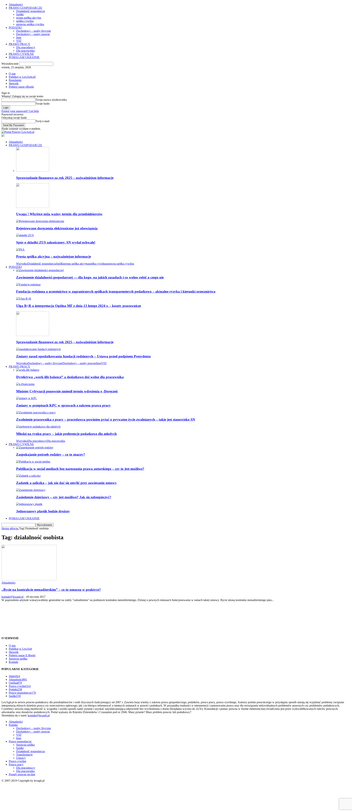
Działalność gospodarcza (30, 11)
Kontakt (13, 661)
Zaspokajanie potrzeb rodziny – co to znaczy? (50, 454)
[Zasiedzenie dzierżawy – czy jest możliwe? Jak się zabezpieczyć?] (30, 490)
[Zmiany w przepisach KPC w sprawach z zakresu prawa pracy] (26, 398)
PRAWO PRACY (19, 44)
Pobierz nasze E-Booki (22, 655)
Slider (14, 676)
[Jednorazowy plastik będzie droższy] (29, 504)
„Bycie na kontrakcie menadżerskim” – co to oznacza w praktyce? (51, 590)
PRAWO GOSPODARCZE (25, 7)
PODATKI (15, 27)
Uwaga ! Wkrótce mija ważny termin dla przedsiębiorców (59, 214)
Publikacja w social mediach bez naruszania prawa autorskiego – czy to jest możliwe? (80, 469)
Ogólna (15, 682)
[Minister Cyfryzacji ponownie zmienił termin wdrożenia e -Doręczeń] (25, 384)
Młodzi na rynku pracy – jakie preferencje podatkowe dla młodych (66, 434)
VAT (19, 40)
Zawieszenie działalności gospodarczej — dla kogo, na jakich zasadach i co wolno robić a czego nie (90, 277)
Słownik (14, 83)
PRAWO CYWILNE (21, 53)
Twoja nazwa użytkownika (51, 99)
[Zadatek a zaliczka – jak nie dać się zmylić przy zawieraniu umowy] (28, 475)
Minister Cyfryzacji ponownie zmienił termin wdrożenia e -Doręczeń (67, 391)
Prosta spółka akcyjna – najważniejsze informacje (53, 256)
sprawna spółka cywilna (30, 24)
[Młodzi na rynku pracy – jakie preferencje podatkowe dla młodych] (38, 426)
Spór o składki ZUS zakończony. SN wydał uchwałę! (55, 242)
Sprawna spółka (18, 658)
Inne (18, 37)
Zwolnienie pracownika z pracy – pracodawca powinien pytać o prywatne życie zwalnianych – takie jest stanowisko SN (105, 419)
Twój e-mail (42, 121)
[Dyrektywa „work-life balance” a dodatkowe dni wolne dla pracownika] (27, 369)
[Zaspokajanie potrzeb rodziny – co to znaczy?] (34, 447)
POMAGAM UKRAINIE (24, 57)
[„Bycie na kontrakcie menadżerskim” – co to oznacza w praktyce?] (28, 579)
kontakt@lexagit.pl (12, 596)
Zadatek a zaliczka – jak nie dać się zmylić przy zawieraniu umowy (66, 483)
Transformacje (24, 754)
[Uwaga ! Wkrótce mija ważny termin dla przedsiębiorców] (32, 206)
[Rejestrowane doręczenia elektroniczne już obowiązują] (40, 221)
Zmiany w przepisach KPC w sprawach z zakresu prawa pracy (63, 405)
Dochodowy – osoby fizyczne (33, 30)
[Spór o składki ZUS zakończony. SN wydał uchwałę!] (25, 235)
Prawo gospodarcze (22, 692)
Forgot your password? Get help (20, 111)
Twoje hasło (42, 103)
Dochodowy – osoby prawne (33, 34)
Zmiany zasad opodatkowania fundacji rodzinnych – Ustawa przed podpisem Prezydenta (83, 356)
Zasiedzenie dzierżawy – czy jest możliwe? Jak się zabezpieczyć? (63, 497)
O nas (12, 73)
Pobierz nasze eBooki (21, 86)
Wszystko (21, 263)
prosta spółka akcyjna (28, 17)
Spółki (20, 14)
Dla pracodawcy (25, 47)
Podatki (15, 689)
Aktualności (16, 4)
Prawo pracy (16, 764)
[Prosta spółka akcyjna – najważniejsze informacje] (20, 249)
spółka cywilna (25, 21)
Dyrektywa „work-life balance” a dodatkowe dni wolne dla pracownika (70, 377)
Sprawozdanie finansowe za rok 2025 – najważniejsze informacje (64, 178)
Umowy (21, 757)
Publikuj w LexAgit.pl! (22, 76)
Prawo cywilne (20, 686)
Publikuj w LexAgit (20, 648)
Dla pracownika (25, 50)
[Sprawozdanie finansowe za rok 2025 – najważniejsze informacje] (32, 170)
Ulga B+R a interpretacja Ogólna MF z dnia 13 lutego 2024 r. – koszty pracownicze (78, 306)
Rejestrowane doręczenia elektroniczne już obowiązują (57, 228)
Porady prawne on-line (22, 774)
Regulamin (15, 80)
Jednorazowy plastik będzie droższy (43, 511)
